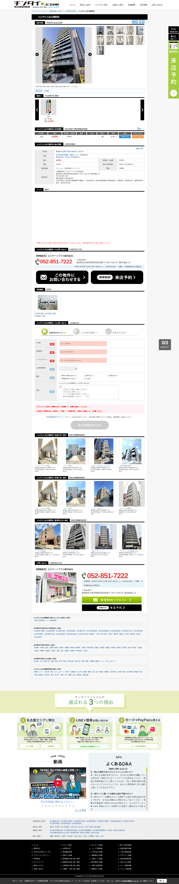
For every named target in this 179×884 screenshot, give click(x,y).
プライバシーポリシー (64, 417)
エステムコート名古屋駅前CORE (129, 551)
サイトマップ (38, 862)
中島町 (42, 647)
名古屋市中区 (81, 631)
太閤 (129, 647)
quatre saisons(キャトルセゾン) (101, 465)
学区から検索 (67, 855)
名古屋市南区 (38, 634)
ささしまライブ (110, 661)
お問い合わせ (157, 5)
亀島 (56, 647)
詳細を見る (125, 137)
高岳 (52, 675)
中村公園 (70, 661)
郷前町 (78, 647)
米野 (60, 661)
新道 (91, 827)
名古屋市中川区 (127, 631)
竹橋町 (42, 651)
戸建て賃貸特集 (39, 620)
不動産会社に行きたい (69, 378)
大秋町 (83, 647)
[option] (57, 785)
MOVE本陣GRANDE (125, 465)
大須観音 (73, 672)
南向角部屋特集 (125, 859)
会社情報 (143, 5)
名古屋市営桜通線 (62, 155)
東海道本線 (60, 157)
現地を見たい (113, 375)
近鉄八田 (47, 661)
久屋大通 (113, 672)
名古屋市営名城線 (70, 830)
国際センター (74, 155)
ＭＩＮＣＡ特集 (97, 845)
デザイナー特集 (125, 855)
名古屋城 (130, 672)
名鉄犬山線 (95, 833)
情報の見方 (139, 148)
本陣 (82, 661)
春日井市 (104, 634)
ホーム (72, 5)
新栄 (52, 827)
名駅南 (73, 151)
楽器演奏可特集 (125, 848)
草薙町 (36, 651)
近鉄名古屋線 (85, 833)
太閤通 (51, 647)
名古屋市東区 (50, 631)
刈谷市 (110, 634)
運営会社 (37, 848)
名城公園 (85, 675)
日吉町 (53, 651)
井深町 (118, 647)
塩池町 (107, 647)
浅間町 (106, 672)
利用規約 (50, 417)
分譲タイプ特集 (97, 859)
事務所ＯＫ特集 (97, 869)
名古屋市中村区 (66, 151)
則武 (46, 647)
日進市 (138, 634)
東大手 (57, 675)
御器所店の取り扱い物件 (71, 862)
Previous (37, 54)
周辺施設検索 (67, 852)
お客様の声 (67, 848)
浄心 (66, 675)
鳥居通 (102, 647)
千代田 (57, 827)
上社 (102, 836)
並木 (62, 651)
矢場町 (101, 672)
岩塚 (64, 661)
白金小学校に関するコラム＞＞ (58, 801)
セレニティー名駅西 (125, 508)
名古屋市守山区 (49, 634)
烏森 (52, 661)
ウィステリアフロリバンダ (71, 551)
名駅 (58, 651)
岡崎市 (92, 634)
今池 (72, 827)
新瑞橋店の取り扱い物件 (71, 859)
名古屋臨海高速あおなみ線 (59, 833)
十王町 (85, 651)
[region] (119, 788)
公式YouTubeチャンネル (42, 852)
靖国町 (67, 651)
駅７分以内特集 (125, 845)
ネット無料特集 (51, 620)
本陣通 (113, 647)
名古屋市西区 (70, 631)
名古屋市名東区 (71, 634)
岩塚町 (72, 651)
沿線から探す (118, 5)
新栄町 (79, 675)
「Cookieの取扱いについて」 (130, 881)
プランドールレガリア (98, 508)
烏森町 (67, 647)
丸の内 (79, 672)
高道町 (47, 651)
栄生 (140, 672)
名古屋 (67, 157)
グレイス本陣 (67, 465)
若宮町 (124, 647)
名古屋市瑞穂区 (103, 631)
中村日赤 (77, 661)
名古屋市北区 (60, 631)
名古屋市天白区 (83, 634)
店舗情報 (131, 5)
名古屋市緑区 (60, 634)
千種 (84, 836)
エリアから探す (101, 5)
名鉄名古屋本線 (119, 830)
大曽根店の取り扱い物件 (71, 865)
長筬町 (96, 647)
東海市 (121, 634)
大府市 (127, 634)
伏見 (51, 672)
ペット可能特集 (97, 848)
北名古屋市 (38, 637)
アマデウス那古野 (41, 551)
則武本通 (90, 647)
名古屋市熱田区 (115, 631)
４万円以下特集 (97, 852)
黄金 (56, 661)
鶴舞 (70, 675)
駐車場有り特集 (97, 862)
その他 (87, 378)
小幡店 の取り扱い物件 (71, 869)
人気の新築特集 (125, 852)
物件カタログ (38, 865)
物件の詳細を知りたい (69, 375)
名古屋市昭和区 (92, 631)
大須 (86, 827)
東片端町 (97, 827)
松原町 (61, 647)
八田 (41, 661)
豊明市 (132, 634)
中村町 (134, 647)
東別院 (40, 675)
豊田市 (116, 634)
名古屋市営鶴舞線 (85, 830)
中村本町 (79, 651)
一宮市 (97, 634)
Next (90, 54)
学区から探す (85, 5)
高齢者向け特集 (97, 855)
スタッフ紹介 (67, 845)
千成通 (139, 647)
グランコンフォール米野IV (43, 465)
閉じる (162, 881)
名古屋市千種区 (39, 631)
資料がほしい (90, 375)
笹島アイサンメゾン (97, 551)
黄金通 (72, 647)
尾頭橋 (136, 672)
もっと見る (80, 810)
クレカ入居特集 (125, 869)
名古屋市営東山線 (56, 830)
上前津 (119, 672)
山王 (93, 672)
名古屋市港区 (138, 631)
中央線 (109, 830)
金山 (74, 675)
